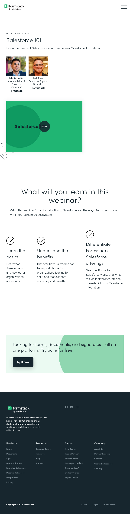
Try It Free (23, 362)
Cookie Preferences (103, 463)
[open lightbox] (44, 126)
